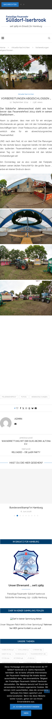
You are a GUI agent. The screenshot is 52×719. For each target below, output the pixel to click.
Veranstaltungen (39, 397)
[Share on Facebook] (20, 408)
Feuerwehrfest (9, 397)
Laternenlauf (30, 662)
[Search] (49, 38)
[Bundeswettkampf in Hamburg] (26, 486)
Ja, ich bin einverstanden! (26, 707)
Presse (44, 662)
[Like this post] (17, 408)
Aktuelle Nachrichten (20, 47)
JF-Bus (30, 658)
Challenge (23, 650)
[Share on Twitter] (23, 408)
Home (2, 47)
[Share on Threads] (29, 408)
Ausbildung (8, 650)
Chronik (37, 650)
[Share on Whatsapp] (26, 408)
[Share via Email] (36, 408)
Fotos (23, 397)
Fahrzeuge (20, 654)
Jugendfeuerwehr (10, 662)
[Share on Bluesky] (32, 408)
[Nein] (47, 691)
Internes (18, 658)
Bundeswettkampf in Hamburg (26, 507)
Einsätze (6, 654)
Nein (26, 713)
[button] (21, 4)
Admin (18, 418)
